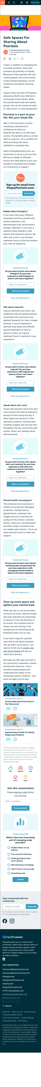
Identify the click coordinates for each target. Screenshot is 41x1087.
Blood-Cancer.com (11, 1001)
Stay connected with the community (15, 899)
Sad (29, 769)
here (16, 762)
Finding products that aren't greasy (20, 859)
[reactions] (22, 58)
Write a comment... (13, 801)
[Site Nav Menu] (8, 2)
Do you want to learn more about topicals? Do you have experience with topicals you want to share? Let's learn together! (20, 372)
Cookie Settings (27, 1018)
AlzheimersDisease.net (13, 980)
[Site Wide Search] (13, 2)
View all (8, 1006)
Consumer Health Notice (12, 1015)
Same (24, 778)
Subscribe (35, 2)
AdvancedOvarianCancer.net (16, 973)
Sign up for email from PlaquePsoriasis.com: (20, 186)
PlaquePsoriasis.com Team (20, 50)
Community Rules (9, 1021)
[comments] (15, 708)
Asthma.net (8, 983)
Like (9, 769)
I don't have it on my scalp (22, 869)
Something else (18, 873)
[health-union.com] (12, 937)
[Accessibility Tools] (21, 2)
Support (19, 769)
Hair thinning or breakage (22, 865)
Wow (14, 778)
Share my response (20, 291)
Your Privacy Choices (11, 1018)
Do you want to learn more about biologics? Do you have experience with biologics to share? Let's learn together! (20, 275)
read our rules (20, 792)
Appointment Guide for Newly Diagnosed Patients (19, 733)
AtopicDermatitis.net (12, 987)
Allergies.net (8, 976)
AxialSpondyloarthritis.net (15, 994)
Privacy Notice (22, 200)
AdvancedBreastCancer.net (16, 969)
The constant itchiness (21, 854)
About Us (6, 1012)
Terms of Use (25, 914)
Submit (20, 879)
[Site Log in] (27, 2)
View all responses (19, 298)
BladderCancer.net (11, 998)
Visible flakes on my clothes (20, 849)
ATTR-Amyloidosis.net (13, 991)
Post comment (20, 808)
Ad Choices (22, 1021)
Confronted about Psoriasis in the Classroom (19, 702)
